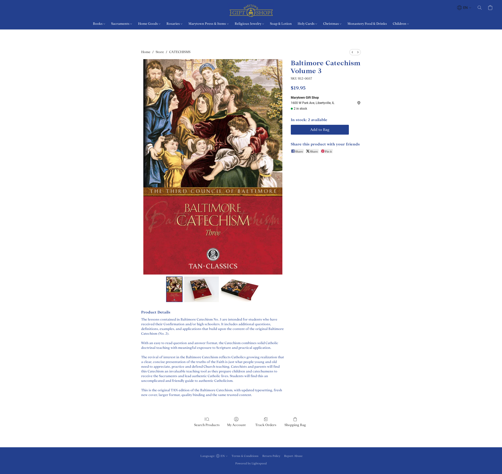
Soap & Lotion (281, 23)
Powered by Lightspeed (251, 463)
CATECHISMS (179, 52)
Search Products (207, 425)
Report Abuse (293, 456)
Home (145, 52)
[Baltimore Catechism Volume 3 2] (240, 289)
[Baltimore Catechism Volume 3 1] (201, 289)
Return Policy (271, 456)
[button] (251, 11)
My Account (236, 425)
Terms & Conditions (245, 456)
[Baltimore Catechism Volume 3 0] (174, 289)
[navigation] (464, 8)
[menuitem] (352, 52)
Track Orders (265, 425)
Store (160, 52)
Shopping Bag (295, 425)
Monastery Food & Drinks (367, 23)
